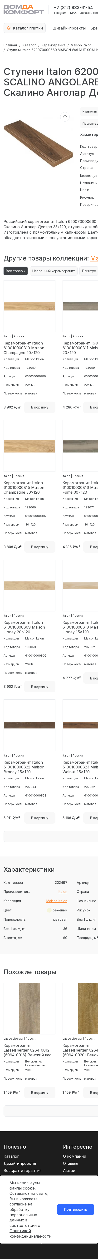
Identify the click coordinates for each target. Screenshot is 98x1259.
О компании (74, 1156)
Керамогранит (53, 45)
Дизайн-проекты (69, 28)
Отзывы (70, 1163)
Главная (10, 45)
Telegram (60, 12)
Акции (69, 1170)
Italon (63, 892)
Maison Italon (81, 45)
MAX (73, 12)
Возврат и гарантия (22, 1170)
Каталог (29, 45)
